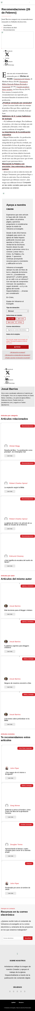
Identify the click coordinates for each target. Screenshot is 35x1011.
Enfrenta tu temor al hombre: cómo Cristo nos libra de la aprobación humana (18, 811)
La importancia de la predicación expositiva (16, 133)
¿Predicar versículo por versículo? (17, 103)
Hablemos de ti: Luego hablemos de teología (16, 117)
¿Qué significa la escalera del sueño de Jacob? (18, 561)
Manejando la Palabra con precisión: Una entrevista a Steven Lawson (17, 166)
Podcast (29, 863)
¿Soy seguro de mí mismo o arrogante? (15, 773)
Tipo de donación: (13, 307)
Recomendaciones (27, 426)
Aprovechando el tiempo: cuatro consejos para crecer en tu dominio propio (17, 850)
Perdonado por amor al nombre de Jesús (17, 888)
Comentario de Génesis (22, 79)
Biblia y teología (27, 785)
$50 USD (11, 322)
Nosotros (21, 1002)
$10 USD (11, 319)
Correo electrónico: (13, 326)
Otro (20, 322)
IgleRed (13, 1002)
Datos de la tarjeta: (13, 334)
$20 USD (21, 319)
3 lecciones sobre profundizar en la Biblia (16, 719)
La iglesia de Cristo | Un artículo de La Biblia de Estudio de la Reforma (18, 524)
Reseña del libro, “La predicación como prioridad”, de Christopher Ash (18, 451)
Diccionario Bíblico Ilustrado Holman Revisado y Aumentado (15, 84)
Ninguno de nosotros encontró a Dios (17, 683)
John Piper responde (25, 748)
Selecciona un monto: (14, 315)
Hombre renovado (26, 824)
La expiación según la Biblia (14, 487)
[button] (29, 2)
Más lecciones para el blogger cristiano (18, 610)
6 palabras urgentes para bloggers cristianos (16, 646)
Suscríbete (28, 938)
